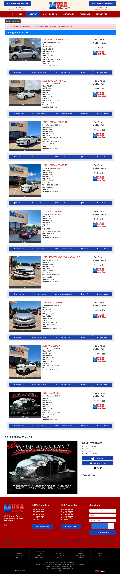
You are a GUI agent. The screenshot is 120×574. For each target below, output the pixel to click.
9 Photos (25, 60)
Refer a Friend (19, 557)
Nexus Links (101, 555)
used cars (78, 540)
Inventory (32, 14)
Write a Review (80, 551)
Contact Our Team (103, 532)
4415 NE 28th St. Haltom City (103, 10)
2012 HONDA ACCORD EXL (55, 165)
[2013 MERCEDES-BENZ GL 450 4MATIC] (25, 271)
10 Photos (25, 378)
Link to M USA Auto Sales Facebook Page (5, 525)
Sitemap (101, 551)
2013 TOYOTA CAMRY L (53, 302)
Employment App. (39, 551)
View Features (103, 72)
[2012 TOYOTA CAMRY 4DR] (25, 48)
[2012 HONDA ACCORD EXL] (25, 179)
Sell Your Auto (60, 553)
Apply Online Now (50, 14)
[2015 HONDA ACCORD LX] (25, 135)
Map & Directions (80, 555)
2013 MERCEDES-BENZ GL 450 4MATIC (61, 257)
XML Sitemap (100, 553)
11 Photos (25, 150)
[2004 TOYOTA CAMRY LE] (25, 225)
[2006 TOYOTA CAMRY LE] (25, 92)
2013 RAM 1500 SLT (52, 392)
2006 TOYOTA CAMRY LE (54, 80)
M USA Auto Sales (69, 562)
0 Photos (25, 417)
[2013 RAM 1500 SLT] (25, 404)
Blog (39, 553)
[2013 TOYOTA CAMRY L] (25, 315)
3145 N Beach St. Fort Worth (18, 10)
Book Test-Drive (60, 551)
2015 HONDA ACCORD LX (54, 122)
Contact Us (80, 553)
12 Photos (25, 196)
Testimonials (85, 14)
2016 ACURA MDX (51, 345)
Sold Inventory (80, 557)
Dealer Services (68, 14)
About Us (19, 553)
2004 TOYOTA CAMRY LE (54, 211)
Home (20, 14)
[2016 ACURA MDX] (25, 361)
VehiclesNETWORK (59, 564)
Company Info (102, 14)
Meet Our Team (19, 555)
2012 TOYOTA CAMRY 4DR (55, 39)
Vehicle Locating (60, 555)
